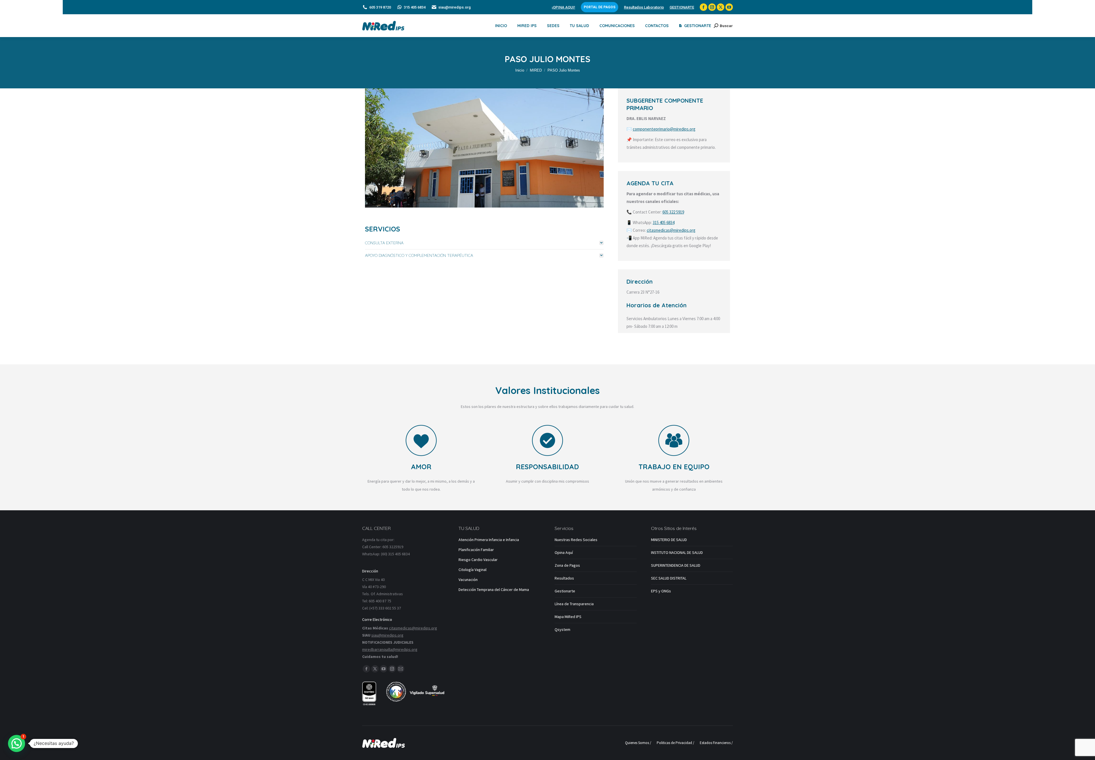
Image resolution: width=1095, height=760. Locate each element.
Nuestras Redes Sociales (576, 539)
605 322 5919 (673, 212)
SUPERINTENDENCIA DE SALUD (675, 565)
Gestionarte (565, 591)
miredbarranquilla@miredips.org (389, 649)
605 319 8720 (380, 7)
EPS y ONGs (661, 591)
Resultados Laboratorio (644, 7)
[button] (16, 743)
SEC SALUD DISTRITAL (668, 578)
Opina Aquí (564, 552)
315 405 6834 (414, 7)
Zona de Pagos (567, 565)
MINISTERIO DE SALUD (669, 539)
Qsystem (562, 629)
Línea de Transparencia (574, 603)
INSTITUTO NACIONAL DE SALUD (677, 552)
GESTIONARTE (682, 7)
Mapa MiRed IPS (568, 616)
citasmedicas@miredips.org (671, 230)
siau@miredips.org (454, 7)
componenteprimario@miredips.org (664, 129)
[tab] (484, 242)
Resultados (564, 578)
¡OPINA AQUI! (563, 7)
